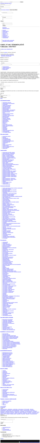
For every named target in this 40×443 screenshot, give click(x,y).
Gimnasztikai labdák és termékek (7, 113)
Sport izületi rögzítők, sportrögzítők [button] (6, 317)
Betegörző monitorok (5, 246)
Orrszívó (3, 143)
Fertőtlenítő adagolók (5, 259)
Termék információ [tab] (5, 66)
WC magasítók (4, 238)
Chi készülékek (5, 104)
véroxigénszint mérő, (33, 413)
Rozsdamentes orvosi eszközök (7, 296)
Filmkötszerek (4, 372)
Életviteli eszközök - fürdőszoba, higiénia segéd (10, 336)
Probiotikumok (4, 126)
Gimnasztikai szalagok (6, 114)
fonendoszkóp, (2, 411)
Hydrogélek (4, 374)
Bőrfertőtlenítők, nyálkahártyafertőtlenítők (9, 247)
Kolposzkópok (4, 274)
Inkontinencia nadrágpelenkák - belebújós (9, 170)
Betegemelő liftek (5, 333)
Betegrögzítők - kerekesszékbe (7, 160)
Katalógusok (4, 35)
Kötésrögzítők (4, 376)
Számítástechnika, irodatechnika (7, 303)
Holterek (3, 266)
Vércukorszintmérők (5, 131)
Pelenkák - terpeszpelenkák (6, 144)
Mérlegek (4, 122)
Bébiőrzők (4, 137)
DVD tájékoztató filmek (6, 106)
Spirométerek (4, 299)
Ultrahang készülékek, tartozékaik (8, 310)
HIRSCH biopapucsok (6, 359)
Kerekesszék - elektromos (6, 211)
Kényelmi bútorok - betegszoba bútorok (9, 346)
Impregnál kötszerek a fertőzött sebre (8, 392)
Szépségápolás (4, 128)
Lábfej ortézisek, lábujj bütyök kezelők (8, 216)
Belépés (2, 21)
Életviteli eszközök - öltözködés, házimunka (9, 338)
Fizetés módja (4, 32)
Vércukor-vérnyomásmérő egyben (8, 130)
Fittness (3, 112)
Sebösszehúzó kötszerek (6, 380)
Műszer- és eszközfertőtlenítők (7, 281)
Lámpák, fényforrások (6, 277)
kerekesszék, (22, 411)
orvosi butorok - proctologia (7, 288)
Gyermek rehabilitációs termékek (7, 341)
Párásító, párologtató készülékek (7, 125)
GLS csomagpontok (5, 429)
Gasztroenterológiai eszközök (7, 263)
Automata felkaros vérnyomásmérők (8, 103)
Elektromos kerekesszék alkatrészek (8, 194)
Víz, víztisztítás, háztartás (6, 132)
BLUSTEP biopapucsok (6, 355)
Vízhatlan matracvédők (6, 183)
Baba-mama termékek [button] (4, 134)
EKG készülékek (5, 254)
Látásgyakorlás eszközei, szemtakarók (8, 218)
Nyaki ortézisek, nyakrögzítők (7, 220)
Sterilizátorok (4, 301)
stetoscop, (2, 413)
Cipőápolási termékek (6, 356)
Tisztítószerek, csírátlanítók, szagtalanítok (9, 308)
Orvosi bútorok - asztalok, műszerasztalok (9, 285)
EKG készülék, (26, 409)
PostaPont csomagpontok (6, 430)
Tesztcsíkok (4, 229)
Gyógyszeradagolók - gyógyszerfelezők (9, 169)
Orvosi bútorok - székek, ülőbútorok (8, 289)
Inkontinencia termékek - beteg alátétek (8, 171)
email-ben (5, 52)
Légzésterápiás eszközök (6, 119)
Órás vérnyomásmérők (6, 284)
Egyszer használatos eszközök (7, 253)
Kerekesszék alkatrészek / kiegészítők (8, 212)
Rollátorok (4, 181)
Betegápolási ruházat (5, 158)
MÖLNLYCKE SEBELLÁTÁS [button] (6, 387)
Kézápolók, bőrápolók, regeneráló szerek (9, 270)
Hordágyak (4, 267)
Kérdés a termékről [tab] (5, 68)
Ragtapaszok (4, 379)
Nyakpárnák (4, 222)
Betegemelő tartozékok (6, 334)
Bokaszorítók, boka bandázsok (7, 319)
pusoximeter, (30, 412)
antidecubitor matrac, (3, 409)
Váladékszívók (4, 311)
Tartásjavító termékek (6, 327)
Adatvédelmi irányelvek (6, 427)
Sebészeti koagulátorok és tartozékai (8, 298)
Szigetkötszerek (5, 396)
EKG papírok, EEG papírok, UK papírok (9, 255)
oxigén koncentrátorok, (10, 412)
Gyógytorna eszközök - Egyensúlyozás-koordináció (11, 342)
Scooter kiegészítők (5, 225)
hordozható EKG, (17, 411)
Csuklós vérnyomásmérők (6, 105)
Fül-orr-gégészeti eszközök (6, 262)
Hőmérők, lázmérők (5, 268)
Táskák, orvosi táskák (6, 307)
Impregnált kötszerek (5, 375)
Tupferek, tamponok (5, 382)
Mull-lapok (4, 377)
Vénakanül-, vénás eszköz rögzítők (8, 384)
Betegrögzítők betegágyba (6, 161)
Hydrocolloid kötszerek (6, 373)
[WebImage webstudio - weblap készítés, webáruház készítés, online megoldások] (29, 442)
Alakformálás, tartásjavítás (6, 102)
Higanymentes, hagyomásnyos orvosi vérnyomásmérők (11, 264)
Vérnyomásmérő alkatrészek (7, 315)
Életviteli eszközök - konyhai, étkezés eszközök (10, 337)
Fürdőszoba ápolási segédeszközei (8, 166)
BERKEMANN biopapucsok (7, 352)
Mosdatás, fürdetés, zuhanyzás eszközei (9, 219)
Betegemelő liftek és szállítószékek (8, 159)
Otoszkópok (4, 293)
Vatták (3, 383)
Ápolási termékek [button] (3, 150)
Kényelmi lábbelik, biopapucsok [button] (6, 350)
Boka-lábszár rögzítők (6, 190)
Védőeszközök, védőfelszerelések (8, 312)
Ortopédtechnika (5, 37)
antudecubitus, (15, 409)
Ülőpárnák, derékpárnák (6, 231)
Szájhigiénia (4, 127)
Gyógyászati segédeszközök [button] (5, 185)
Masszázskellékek (5, 325)
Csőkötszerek (4, 371)
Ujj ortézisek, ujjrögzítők (6, 230)
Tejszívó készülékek (5, 147)
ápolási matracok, (21, 409)
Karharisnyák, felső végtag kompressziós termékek (10, 210)
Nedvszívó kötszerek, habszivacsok (8, 394)
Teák (3, 403)
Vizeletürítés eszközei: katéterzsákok (8, 236)
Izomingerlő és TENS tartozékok (7, 207)
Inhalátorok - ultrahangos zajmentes (8, 204)
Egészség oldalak (5, 34)
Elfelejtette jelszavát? (8, 3)
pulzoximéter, (25, 412)
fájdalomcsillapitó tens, (16, 410)
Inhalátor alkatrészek (5, 202)
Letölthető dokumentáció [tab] (6, 67)
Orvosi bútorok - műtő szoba (7, 287)
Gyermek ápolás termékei (6, 167)
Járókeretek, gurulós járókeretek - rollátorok (9, 209)
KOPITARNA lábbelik (6, 360)
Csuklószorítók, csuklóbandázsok (7, 321)
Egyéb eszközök (5, 252)
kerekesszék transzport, (29, 411)
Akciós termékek (3, 406)
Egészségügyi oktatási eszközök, (7, 251)
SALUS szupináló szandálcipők (7, 362)
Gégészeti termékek (5, 199)
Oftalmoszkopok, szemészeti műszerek (8, 283)
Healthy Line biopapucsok (6, 358)
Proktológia (4, 294)
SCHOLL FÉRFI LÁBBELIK (7, 364)
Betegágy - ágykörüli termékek (7, 155)
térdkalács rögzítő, (13, 413)
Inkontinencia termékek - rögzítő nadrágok (9, 176)
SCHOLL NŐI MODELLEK (7, 366)
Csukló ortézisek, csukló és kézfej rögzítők (9, 193)
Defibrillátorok (4, 248)
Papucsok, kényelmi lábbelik (7, 124)
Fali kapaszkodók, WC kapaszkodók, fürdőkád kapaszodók (12, 196)
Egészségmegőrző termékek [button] (5, 100)
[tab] (20, 100)
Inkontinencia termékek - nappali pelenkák (9, 175)
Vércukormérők (5, 235)
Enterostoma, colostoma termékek (8, 195)
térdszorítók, (23, 413)
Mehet (2, 96)
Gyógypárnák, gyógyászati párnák (8, 115)
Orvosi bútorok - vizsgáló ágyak (7, 292)
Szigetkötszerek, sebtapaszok (7, 381)
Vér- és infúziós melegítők (6, 313)
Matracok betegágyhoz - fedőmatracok (8, 178)
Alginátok (4, 370)
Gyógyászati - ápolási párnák (7, 168)
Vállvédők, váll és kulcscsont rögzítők (8, 329)
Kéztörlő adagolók (5, 273)
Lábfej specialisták (5, 217)
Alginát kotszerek (5, 389)
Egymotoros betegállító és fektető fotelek (9, 335)
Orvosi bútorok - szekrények (7, 290)
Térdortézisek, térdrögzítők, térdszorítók (9, 228)
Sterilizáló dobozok (5, 300)
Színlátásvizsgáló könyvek (6, 305)
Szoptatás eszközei (5, 145)
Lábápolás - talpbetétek (6, 118)
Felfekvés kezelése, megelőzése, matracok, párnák (10, 198)
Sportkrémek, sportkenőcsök (7, 326)
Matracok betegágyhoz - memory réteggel (9, 179)
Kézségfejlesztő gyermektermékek (8, 140)
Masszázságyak (5, 324)
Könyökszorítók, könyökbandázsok (8, 323)
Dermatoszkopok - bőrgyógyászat (8, 249)
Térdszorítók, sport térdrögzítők (7, 41)
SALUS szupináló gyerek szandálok (8, 361)
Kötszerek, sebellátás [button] (4, 368)
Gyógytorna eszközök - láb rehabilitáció (9, 344)
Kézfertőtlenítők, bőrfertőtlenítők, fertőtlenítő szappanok (11, 271)
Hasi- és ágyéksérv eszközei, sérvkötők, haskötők (10, 201)
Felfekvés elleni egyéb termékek (7, 163)
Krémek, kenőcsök (5, 401)
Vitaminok (4, 404)
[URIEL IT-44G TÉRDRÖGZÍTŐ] (6, 49)
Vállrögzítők (4, 233)
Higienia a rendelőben (6, 265)
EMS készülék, (9, 410)
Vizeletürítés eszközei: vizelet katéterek (8, 237)
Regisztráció (2, 3)
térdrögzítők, (19, 413)
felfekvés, (21, 410)
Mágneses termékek (5, 121)
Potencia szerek (5, 402)
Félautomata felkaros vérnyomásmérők (8, 109)
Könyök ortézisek (5, 215)
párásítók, (16, 412)
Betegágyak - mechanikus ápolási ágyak (9, 157)
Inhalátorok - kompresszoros (7, 203)
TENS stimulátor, (7, 413)
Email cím (2, 83)
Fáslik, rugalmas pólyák (6, 197)
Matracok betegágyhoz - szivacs (7, 180)
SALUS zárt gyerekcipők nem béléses (8, 363)
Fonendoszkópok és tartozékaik (7, 261)
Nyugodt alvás (4, 123)
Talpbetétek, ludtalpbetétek (6, 227)
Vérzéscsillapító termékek (6, 385)
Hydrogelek (4, 391)
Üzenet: (2, 422)
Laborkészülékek (5, 276)
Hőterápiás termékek (5, 116)
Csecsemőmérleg (5, 138)
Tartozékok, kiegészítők (6, 306)
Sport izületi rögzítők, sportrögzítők (8, 40)
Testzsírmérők (4, 129)
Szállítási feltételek (5, 31)
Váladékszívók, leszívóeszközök (7, 232)
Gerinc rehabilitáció (5, 339)
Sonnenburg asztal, (35, 412)
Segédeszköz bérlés (5, 36)
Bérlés (1, 98)
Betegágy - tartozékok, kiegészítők (8, 156)
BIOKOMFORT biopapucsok (7, 353)
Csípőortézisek (4, 192)
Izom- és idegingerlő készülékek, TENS (9, 206)
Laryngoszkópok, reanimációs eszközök (9, 278)
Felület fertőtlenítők (5, 258)
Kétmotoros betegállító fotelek (7, 347)
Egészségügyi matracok (6, 107)
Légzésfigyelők (5, 142)
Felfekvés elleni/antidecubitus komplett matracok (10, 164)
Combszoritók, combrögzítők (7, 320)
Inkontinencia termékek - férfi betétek (8, 174)
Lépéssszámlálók (5, 120)
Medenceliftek (4, 348)
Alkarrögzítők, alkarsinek (6, 188)
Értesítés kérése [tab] (5, 69)
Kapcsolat (4, 30)
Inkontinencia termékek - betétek (7, 172)
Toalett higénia (4, 309)
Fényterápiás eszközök (6, 111)
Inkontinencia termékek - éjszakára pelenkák (9, 173)
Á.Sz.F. (3, 428)
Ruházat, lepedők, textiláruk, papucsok (8, 297)
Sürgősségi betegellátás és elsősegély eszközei (10, 302)
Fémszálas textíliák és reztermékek (8, 110)
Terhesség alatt (4, 148)
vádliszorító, (28, 413)
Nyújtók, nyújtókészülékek (6, 224)
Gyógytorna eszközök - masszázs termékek (9, 345)
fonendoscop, (32, 410)
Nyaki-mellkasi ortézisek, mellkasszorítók (9, 221)
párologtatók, (20, 412)
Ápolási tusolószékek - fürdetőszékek (8, 153)
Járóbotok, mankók (5, 208)
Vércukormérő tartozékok (6, 234)
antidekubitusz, (10, 409)
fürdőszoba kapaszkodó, (10, 411)
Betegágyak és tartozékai (6, 245)
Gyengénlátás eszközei (6, 340)
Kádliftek (4, 177)
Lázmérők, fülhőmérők (6, 141)
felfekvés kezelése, (27, 410)
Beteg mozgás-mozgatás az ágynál (8, 154)
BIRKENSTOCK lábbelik (6, 354)
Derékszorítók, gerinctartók (6, 322)
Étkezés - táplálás (5, 162)
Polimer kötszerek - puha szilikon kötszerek (9, 395)
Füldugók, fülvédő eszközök (7, 165)
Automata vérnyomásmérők (7, 244)
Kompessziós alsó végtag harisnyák (8, 214)
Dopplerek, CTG (5, 250)
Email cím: (2, 419)
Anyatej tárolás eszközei (6, 136)
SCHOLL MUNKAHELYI (7, 365)
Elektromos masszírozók (6, 108)
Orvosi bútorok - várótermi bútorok (8, 291)
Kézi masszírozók (5, 117)
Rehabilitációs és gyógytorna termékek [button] (7, 331)
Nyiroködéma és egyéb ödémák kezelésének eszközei (11, 223)
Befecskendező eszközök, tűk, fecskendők (9, 189)
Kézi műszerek (4, 272)
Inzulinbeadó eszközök (6, 205)
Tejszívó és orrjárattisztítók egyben (8, 146)
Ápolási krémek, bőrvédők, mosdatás (8, 152)
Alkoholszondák (5, 242)
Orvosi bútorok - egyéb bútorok (7, 286)
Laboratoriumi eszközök (6, 275)
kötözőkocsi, (35, 411)
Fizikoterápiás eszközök (6, 260)
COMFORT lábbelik (5, 357)
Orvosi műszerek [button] (3, 240)
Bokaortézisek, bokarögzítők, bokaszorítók (9, 191)
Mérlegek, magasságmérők (6, 280)
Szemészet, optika (5, 304)
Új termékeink (2, 407)
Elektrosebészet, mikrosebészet (7, 257)
